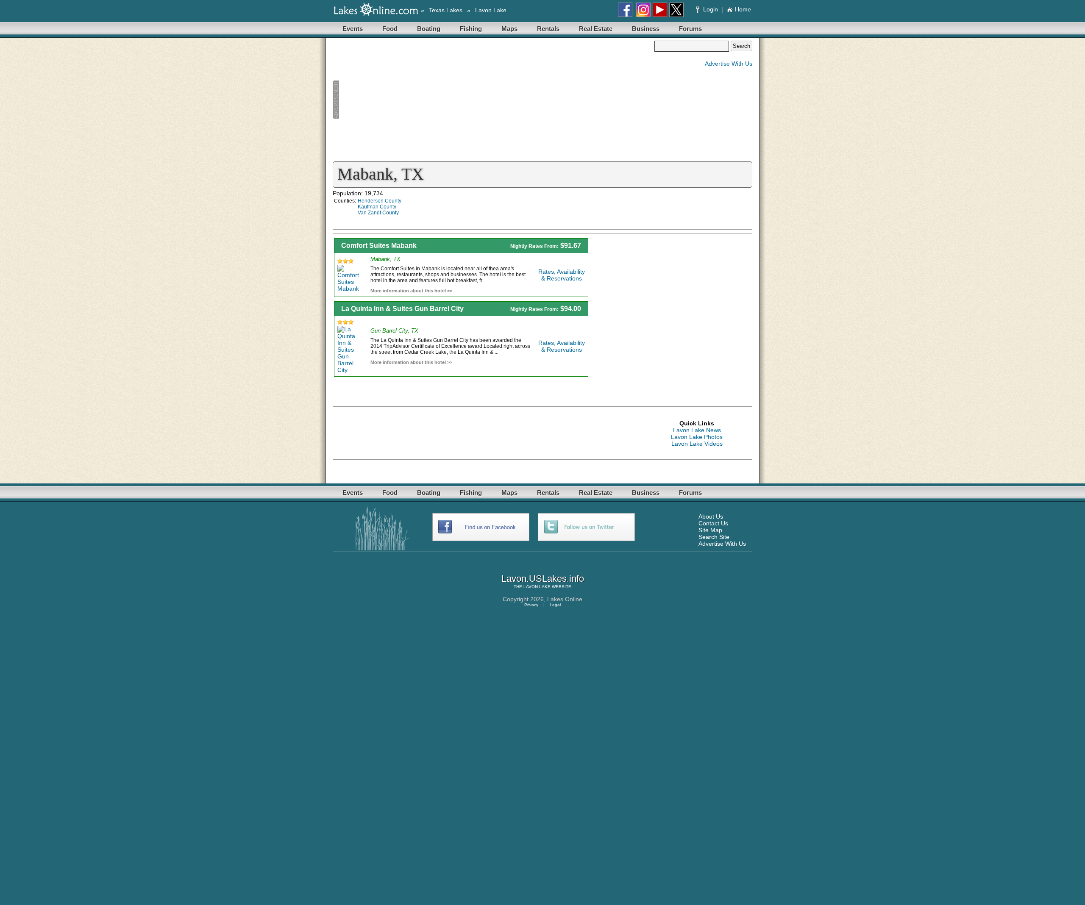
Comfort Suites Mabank (379, 245)
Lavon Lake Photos (697, 436)
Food (390, 28)
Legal (555, 604)
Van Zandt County (378, 213)
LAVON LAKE (537, 586)
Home (743, 9)
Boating (428, 28)
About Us (710, 516)
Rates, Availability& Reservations (561, 275)
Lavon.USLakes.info (542, 578)
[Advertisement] (493, 100)
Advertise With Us (728, 63)
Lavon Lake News (697, 430)
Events (352, 28)
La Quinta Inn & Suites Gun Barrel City (402, 308)
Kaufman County (377, 207)
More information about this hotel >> (411, 290)
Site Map (710, 530)
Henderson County (379, 201)
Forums (690, 28)
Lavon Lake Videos (697, 443)
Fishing (471, 28)
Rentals (548, 28)
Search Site (713, 536)
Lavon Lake (490, 10)
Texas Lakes (445, 10)
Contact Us (713, 523)
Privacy (531, 604)
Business (645, 28)
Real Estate (595, 28)
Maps (509, 28)
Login (710, 9)
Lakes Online (564, 599)
